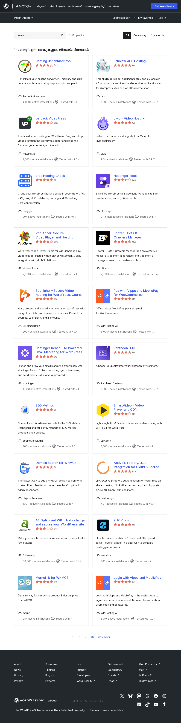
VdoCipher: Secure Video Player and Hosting (54, 235)
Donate (113, 675)
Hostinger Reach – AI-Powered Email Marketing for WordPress (59, 350)
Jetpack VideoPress (51, 118)
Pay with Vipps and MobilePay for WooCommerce (136, 293)
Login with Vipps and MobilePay (137, 577)
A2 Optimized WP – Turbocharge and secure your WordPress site (60, 522)
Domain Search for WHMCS (56, 463)
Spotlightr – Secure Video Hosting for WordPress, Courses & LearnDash (60, 293)
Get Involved (115, 664)
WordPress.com (149, 664)
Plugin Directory (23, 17)
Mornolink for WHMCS (52, 577)
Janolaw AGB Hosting (130, 61)
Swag (112, 680)
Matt (143, 669)
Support (81, 669)
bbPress (145, 675)
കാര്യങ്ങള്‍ (115, 669)
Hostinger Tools (126, 176)
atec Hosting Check (50, 176)
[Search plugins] (62, 35)
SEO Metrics (45, 405)
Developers (83, 675)
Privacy (18, 680)
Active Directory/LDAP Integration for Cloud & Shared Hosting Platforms (136, 465)
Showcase (51, 664)
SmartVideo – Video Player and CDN (129, 407)
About (17, 664)
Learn (80, 664)
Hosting (18, 675)
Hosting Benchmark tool (53, 61)
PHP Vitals (121, 520)
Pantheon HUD (124, 348)
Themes (50, 669)
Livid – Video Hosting (129, 118)
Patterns (50, 680)
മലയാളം (52, 700)
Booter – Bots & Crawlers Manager (127, 235)
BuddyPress (147, 680)
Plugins (49, 675)
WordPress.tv (86, 680)
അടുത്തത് (104, 636)
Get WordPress (164, 6)
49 (92, 637)
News (17, 669)
